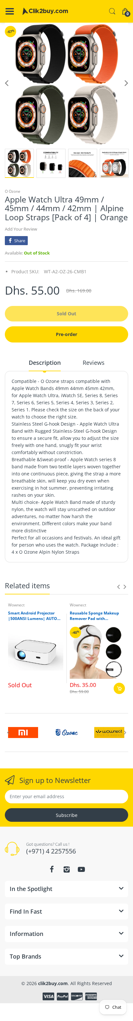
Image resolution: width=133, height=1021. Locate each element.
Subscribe (66, 815)
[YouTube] (81, 869)
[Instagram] (66, 869)
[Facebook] (51, 869)
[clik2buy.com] (45, 11)
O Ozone (12, 191)
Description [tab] (45, 362)
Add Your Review (21, 229)
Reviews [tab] (94, 362)
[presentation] (118, 587)
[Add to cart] (119, 688)
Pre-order (66, 334)
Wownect (16, 605)
